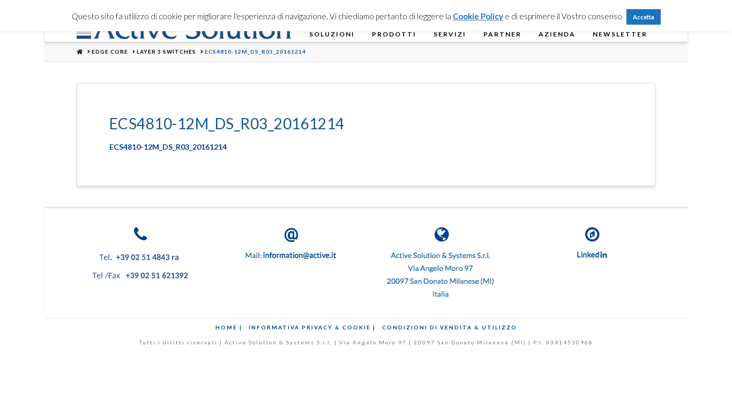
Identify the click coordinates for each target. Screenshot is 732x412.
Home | (228, 327)
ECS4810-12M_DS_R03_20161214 (168, 146)
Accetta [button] (643, 16)
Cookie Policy (478, 16)
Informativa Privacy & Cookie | (312, 327)
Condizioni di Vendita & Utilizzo (449, 327)
